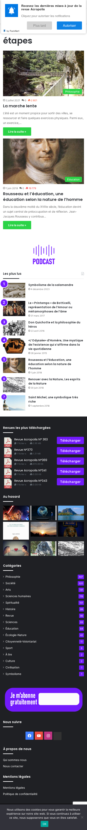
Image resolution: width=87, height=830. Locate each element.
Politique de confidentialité (20, 794)
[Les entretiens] (43, 548)
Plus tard (51, 23)
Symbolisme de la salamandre (50, 285)
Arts (8, 589)
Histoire (10, 609)
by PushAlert (13, 28)
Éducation (11, 628)
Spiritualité (12, 602)
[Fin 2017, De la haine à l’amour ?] (16, 548)
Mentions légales (14, 787)
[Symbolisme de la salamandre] (14, 290)
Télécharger (70, 440)
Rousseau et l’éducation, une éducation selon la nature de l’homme (43, 196)
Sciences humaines (18, 596)
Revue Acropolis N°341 (30, 470)
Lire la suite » (17, 131)
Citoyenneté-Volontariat (20, 641)
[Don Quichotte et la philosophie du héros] (14, 328)
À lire (8, 654)
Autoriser (74, 23)
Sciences (11, 622)
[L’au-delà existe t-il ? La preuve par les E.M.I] (43, 529)
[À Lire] (16, 530)
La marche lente (20, 106)
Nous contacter (13, 766)
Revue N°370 (23, 450)
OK (45, 824)
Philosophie (12, 576)
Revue (9, 615)
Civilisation (12, 667)
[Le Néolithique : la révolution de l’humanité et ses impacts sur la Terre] (43, 513)
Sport (9, 648)
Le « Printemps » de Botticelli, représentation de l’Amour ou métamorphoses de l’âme (50, 307)
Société (10, 583)
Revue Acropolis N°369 (30, 460)
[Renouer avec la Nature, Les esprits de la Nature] (14, 384)
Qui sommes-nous (15, 760)
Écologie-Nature (16, 635)
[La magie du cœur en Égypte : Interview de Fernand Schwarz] (71, 529)
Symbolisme (13, 674)
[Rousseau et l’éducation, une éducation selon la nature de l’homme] (14, 365)
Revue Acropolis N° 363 (31, 439)
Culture (10, 661)
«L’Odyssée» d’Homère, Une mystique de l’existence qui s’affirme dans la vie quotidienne (55, 344)
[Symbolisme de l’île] (71, 513)
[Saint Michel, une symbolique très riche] (14, 402)
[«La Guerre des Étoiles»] (16, 513)
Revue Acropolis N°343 (30, 481)
